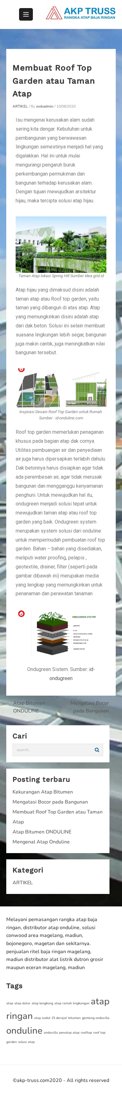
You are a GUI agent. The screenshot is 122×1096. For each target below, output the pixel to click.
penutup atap (69, 1032)
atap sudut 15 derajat (50, 1018)
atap (9, 1003)
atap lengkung (42, 1003)
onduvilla (51, 1032)
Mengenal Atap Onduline (41, 841)
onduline (24, 1030)
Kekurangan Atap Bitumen (43, 792)
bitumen (74, 1018)
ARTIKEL (20, 106)
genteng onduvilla (95, 1018)
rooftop (86, 1032)
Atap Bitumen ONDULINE (29, 707)
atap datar (22, 1003)
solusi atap (26, 1042)
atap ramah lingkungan (71, 1003)
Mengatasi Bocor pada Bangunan (89, 707)
